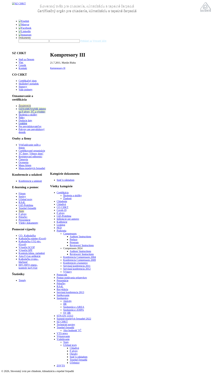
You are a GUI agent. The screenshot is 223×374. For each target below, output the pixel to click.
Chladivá (61, 204)
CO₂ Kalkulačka (27, 235)
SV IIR (67, 312)
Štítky (22, 117)
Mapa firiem (25, 165)
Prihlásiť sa (86, 40)
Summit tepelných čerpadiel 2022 (74, 318)
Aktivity (67, 301)
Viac (21, 62)
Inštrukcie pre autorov (68, 219)
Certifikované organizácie (32, 150)
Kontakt (23, 68)
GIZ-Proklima (26, 205)
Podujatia (61, 230)
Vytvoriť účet (99, 40)
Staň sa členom (26, 59)
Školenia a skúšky (28, 114)
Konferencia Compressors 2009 (79, 260)
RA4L (22, 202)
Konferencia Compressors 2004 (79, 257)
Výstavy (67, 271)
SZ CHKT (62, 321)
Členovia (23, 159)
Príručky (23, 217)
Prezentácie (24, 220)
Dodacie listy (25, 120)
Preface (73, 239)
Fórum (22, 193)
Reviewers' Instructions (82, 245)
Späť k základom (65, 180)
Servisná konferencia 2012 (77, 268)
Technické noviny (66, 324)
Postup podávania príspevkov (72, 277)
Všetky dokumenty (28, 222)
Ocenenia (23, 162)
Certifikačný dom (28, 80)
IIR (65, 304)
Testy (21, 211)
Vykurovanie (63, 336)
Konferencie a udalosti (30, 181)
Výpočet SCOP (27, 247)
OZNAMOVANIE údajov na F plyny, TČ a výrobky (32, 110)
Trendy (22, 280)
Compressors (70, 233)
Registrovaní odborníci (30, 156)
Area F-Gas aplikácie (29, 256)
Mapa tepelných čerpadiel (32, 168)
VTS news (62, 333)
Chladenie (62, 201)
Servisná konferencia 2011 (76, 265)
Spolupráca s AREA (73, 307)
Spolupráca (62, 298)
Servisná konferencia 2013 (70, 292)
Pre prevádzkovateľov (30, 126)
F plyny (23, 214)
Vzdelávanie (63, 339)
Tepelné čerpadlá (27, 208)
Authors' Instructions (80, 236)
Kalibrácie (62, 221)
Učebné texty (25, 199)
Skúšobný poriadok (29, 83)
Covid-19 (61, 210)
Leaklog (23, 123)
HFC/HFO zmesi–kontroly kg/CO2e (28, 266)
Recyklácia (62, 289)
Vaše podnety (25, 89)
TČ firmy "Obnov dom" (31, 153)
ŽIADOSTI (25, 105)
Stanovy (23, 86)
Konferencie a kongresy (75, 263)
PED (59, 227)
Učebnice (75, 362)
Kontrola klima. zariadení (32, 253)
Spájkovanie (63, 295)
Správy (22, 196)
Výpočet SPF (25, 250)
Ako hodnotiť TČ (72, 330)
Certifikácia (63, 192)
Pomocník (62, 274)
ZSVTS (61, 365)
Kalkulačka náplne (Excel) (32, 238)
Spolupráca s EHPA (73, 309)
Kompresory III (57, 68)
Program (74, 242)
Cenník (22, 65)
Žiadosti (67, 198)
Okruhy (74, 353)
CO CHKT (62, 207)
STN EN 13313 (65, 315)
